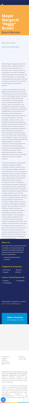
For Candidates (7, 283)
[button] (26, 5)
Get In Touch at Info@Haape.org (11, 304)
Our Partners (6, 270)
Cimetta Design (22, 359)
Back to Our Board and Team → (11, 47)
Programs (6, 272)
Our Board (7, 259)
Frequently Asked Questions (12, 257)
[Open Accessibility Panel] (3, 399)
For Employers (20, 281)
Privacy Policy (5, 362)
